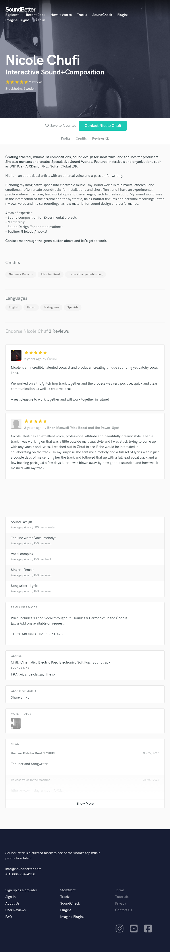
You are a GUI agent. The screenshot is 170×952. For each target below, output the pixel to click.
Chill (14, 662)
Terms (119, 890)
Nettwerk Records (21, 274)
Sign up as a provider (21, 890)
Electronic (67, 662)
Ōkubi (52, 359)
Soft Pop (83, 662)
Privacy (120, 903)
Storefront (67, 890)
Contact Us (123, 910)
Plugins (122, 15)
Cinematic (28, 662)
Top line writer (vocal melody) (33, 538)
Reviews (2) (100, 138)
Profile (65, 138)
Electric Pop (47, 662)
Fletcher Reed (50, 274)
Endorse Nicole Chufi (27, 331)
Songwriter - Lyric (24, 586)
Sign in (40, 20)
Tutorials (122, 897)
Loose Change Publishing (85, 274)
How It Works (61, 15)
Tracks (82, 15)
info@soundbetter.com (23, 869)
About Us (12, 903)
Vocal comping (22, 554)
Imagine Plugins (17, 20)
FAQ (8, 917)
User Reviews (15, 910)
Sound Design (21, 522)
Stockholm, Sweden (20, 89)
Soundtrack (101, 662)
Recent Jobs (35, 15)
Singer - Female (22, 570)
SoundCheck (102, 15)
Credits (81, 138)
